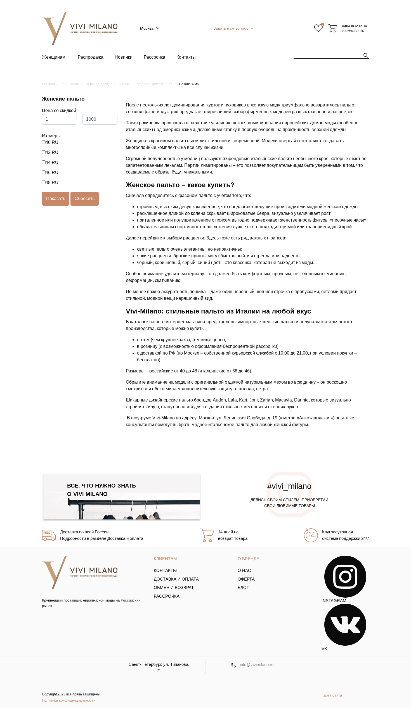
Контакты (186, 57)
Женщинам (53, 57)
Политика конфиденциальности (68, 700)
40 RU (52, 142)
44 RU (52, 162)
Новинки (124, 57)
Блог (243, 587)
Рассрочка (154, 57)
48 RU (52, 182)
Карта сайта (332, 695)
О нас (244, 570)
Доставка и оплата (176, 579)
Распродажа (90, 57)
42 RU (52, 152)
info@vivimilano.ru (256, 664)
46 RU (52, 172)
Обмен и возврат (174, 587)
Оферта (246, 579)
